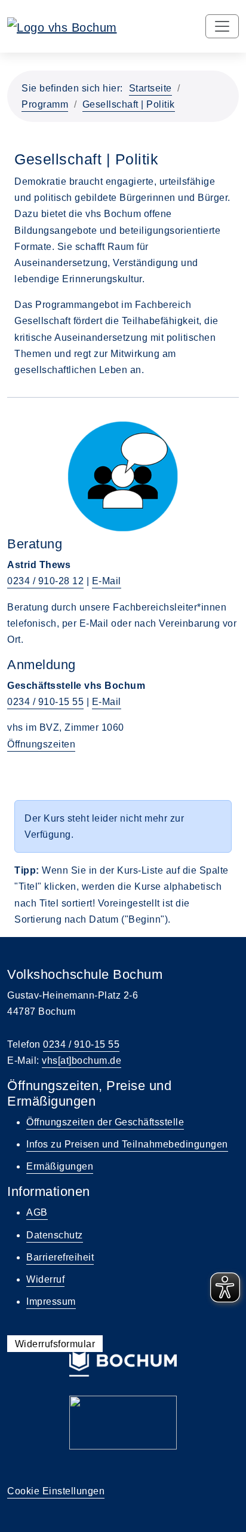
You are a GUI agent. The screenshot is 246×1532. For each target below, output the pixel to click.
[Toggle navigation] (222, 26)
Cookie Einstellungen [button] (55, 1491)
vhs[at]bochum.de (81, 1060)
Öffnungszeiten (41, 744)
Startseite (150, 88)
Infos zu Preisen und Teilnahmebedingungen (127, 1144)
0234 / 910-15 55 (45, 702)
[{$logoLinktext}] (62, 26)
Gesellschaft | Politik (128, 104)
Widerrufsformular (55, 1343)
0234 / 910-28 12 (45, 581)
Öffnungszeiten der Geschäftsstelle (105, 1122)
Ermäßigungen (59, 1166)
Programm (44, 104)
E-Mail (106, 581)
